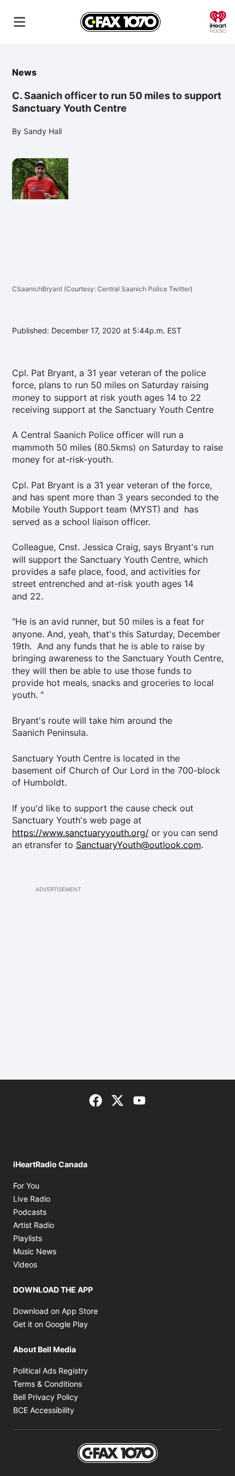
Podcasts (29, 1211)
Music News (34, 1251)
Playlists (27, 1238)
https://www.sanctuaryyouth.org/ (80, 832)
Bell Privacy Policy (45, 1397)
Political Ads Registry (50, 1370)
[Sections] (20, 22)
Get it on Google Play (50, 1324)
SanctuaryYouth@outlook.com (138, 844)
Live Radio (31, 1198)
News (24, 72)
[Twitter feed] (117, 1099)
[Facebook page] (95, 1099)
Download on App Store (55, 1311)
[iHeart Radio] (218, 20)
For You (26, 1185)
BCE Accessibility (43, 1410)
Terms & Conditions (47, 1383)
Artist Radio (33, 1225)
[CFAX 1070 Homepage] (120, 22)
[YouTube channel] (139, 1099)
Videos (25, 1264)
